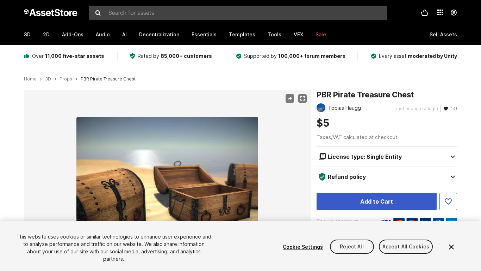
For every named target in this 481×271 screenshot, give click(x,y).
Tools (274, 34)
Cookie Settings (303, 247)
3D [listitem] (48, 79)
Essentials (204, 34)
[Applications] (440, 12)
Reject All (351, 247)
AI (124, 34)
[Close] (451, 247)
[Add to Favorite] (448, 201)
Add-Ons (72, 34)
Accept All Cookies (406, 247)
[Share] (290, 98)
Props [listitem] (66, 79)
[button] (424, 12)
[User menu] (453, 12)
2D (46, 34)
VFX (298, 34)
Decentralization (159, 34)
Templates (242, 34)
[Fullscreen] (302, 98)
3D (27, 34)
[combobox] (238, 13)
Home (30, 79)
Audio (103, 34)
